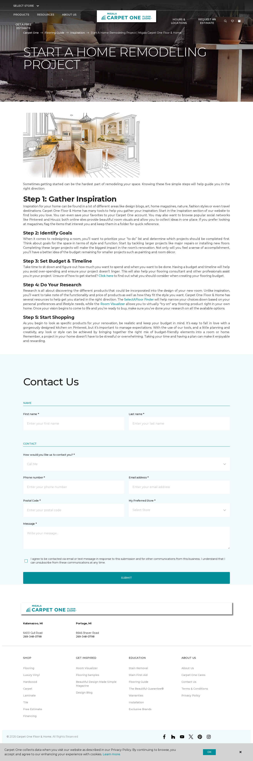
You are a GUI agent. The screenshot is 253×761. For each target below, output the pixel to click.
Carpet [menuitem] (27, 688)
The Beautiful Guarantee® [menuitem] (146, 688)
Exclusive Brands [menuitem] (140, 709)
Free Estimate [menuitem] (32, 709)
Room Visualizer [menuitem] (87, 668)
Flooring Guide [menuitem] (138, 682)
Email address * (139, 477)
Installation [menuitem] (136, 702)
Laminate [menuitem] (29, 695)
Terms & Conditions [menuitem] (195, 688)
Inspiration (77, 32)
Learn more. (112, 754)
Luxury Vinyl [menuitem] (31, 675)
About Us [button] (69, 14)
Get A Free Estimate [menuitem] (23, 26)
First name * (31, 414)
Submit (126, 577)
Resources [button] (45, 14)
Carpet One (31, 32)
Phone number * (34, 477)
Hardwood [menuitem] (30, 682)
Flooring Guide (54, 32)
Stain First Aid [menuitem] (138, 675)
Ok (209, 752)
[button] (225, 21)
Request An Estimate (207, 21)
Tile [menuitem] (25, 702)
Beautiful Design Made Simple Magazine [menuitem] (96, 683)
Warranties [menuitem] (136, 695)
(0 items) (239, 21)
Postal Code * (31, 500)
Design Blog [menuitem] (84, 692)
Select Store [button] (23, 5)
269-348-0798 (32, 636)
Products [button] (21, 14)
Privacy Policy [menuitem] (191, 695)
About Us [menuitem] (188, 668)
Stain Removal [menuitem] (138, 668)
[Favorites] (232, 21)
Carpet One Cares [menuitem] (193, 675)
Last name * (136, 414)
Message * (29, 523)
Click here (106, 276)
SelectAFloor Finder (139, 299)
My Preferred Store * (142, 500)
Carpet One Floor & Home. (34, 736)
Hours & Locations (179, 21)
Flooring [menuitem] (28, 668)
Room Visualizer (112, 304)
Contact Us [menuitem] (189, 682)
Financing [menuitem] (29, 716)
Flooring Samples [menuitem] (87, 675)
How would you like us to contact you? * (49, 454)
